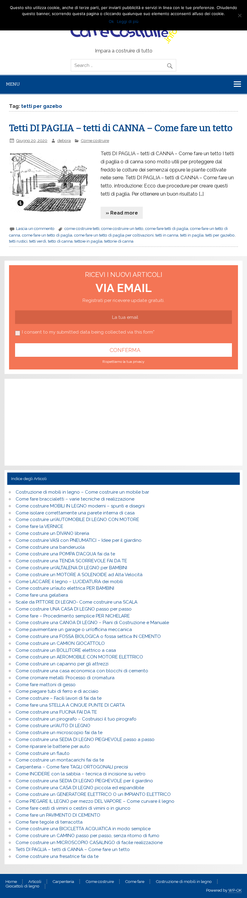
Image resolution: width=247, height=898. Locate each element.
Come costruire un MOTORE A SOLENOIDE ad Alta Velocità (79, 574)
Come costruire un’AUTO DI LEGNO (53, 725)
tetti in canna (166, 235)
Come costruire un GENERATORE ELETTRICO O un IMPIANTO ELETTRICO (93, 794)
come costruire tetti (81, 228)
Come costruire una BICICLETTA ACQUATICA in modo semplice (83, 828)
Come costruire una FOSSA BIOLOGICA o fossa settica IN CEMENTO (88, 636)
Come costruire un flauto (43, 753)
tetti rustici (18, 241)
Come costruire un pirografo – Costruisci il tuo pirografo (76, 719)
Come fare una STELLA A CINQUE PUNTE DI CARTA (70, 705)
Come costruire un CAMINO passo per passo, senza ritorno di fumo (87, 835)
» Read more (122, 213)
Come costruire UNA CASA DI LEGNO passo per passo (74, 609)
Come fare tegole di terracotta (49, 822)
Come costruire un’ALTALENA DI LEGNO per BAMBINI (71, 567)
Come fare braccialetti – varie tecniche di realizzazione (75, 499)
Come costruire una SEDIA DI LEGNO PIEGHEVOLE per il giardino (84, 780)
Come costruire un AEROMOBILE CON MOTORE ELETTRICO (79, 657)
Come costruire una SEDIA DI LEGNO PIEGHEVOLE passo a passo (85, 739)
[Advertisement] (55, 421)
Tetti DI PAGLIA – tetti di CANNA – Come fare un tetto (121, 128)
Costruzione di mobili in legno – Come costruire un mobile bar (82, 492)
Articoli (34, 882)
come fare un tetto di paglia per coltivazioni (114, 235)
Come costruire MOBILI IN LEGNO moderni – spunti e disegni (80, 506)
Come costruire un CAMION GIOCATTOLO (60, 643)
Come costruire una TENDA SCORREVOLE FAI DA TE (71, 561)
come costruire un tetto (122, 228)
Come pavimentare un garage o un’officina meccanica (74, 629)
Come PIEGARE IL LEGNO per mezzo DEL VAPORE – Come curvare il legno (95, 801)
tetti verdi (37, 241)
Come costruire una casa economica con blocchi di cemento (82, 671)
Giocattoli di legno (22, 886)
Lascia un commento (35, 228)
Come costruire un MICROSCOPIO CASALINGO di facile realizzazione (89, 842)
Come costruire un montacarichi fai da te (60, 760)
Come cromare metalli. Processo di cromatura (65, 677)
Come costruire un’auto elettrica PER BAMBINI (65, 588)
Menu (13, 84)
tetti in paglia (192, 235)
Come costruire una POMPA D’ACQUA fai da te (65, 554)
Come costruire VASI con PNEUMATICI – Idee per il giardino (79, 540)
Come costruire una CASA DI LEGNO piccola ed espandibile (80, 787)
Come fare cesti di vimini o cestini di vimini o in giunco (73, 808)
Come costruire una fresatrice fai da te (57, 856)
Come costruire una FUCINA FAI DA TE (56, 712)
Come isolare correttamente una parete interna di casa (75, 513)
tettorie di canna (118, 241)
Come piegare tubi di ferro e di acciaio (57, 691)
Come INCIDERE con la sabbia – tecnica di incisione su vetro (80, 774)
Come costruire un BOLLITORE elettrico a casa (66, 650)
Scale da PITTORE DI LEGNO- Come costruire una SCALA (76, 602)
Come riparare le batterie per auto (53, 746)
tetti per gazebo (220, 235)
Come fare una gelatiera (42, 595)
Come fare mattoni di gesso (46, 684)
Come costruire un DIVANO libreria (52, 533)
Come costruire (95, 140)
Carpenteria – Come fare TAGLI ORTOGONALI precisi (72, 767)
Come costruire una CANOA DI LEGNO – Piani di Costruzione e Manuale (92, 622)
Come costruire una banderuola (50, 547)
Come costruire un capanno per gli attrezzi (62, 664)
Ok (111, 21)
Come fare (134, 882)
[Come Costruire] (123, 32)
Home (11, 882)
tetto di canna (60, 241)
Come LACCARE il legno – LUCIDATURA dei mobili (69, 581)
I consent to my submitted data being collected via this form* (88, 332)
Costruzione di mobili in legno (184, 882)
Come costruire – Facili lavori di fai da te (59, 698)
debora (64, 140)
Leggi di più (128, 21)
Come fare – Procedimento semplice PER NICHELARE (73, 616)
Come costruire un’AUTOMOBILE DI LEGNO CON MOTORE (77, 519)
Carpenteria (63, 882)
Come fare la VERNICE (39, 526)
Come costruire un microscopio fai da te (59, 732)
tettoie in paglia (88, 241)
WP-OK (235, 890)
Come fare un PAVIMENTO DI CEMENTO (58, 815)
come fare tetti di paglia (166, 228)
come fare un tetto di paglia (47, 235)
